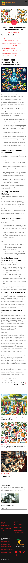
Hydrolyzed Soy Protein (5, 544)
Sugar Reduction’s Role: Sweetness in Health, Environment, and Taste (13, 383)
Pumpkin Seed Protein (5, 525)
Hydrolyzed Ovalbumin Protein (7, 549)
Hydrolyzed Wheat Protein (6, 546)
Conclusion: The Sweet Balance (10, 53)
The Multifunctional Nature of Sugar (10, 40)
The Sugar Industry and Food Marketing (11, 45)
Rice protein (16, 522)
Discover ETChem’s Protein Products (11, 55)
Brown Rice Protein (18, 524)
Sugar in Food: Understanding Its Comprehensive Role (15, 38)
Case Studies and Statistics (9, 48)
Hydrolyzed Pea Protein (5, 541)
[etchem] (8, 4)
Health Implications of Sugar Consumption (12, 43)
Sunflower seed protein (18, 530)
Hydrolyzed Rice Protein (5, 543)
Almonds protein (17, 533)
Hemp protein (16, 529)
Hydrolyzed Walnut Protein (6, 552)
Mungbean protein (17, 525)
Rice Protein (3, 523)
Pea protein (16, 521)
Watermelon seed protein (19, 532)
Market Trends (16, 32)
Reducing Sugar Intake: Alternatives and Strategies (14, 50)
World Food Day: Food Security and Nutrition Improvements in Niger (12, 418)
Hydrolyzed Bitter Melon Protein (7, 547)
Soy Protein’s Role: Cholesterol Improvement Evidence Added (14, 379)
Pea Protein (3, 522)
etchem (10, 32)
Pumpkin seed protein (18, 527)
